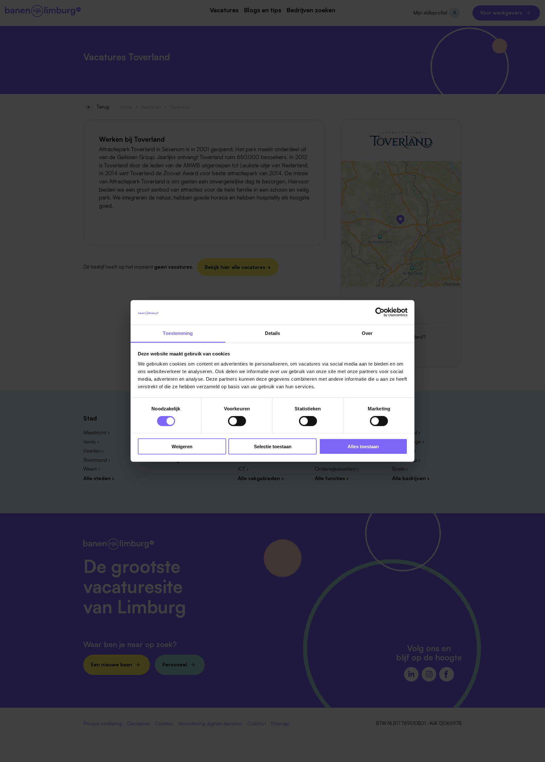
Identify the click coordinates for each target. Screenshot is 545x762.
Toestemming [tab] (178, 333)
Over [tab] (367, 333)
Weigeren (182, 446)
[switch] (237, 421)
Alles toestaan (363, 446)
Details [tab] (272, 333)
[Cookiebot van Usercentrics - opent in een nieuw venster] (379, 312)
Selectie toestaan (272, 446)
